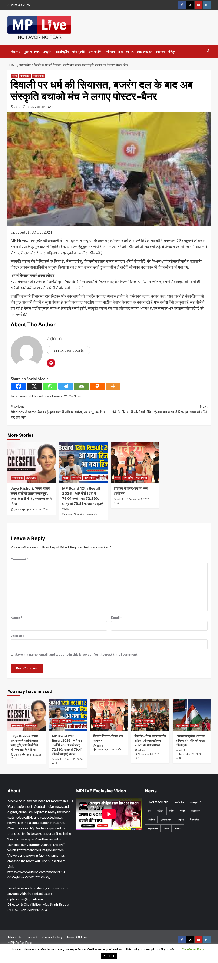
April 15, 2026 (85, 514)
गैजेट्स (172, 51)
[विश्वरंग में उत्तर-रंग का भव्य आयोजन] (135, 462)
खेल (120, 51)
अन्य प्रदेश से (195, 802)
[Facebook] (18, 386)
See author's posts (68, 350)
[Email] (81, 386)
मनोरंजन (110, 51)
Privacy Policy (52, 937)
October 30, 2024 (37, 106)
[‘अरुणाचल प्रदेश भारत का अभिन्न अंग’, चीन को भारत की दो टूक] (192, 715)
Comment (20, 559)
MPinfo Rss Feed (19, 942)
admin (18, 106)
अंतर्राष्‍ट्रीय (62, 51)
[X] (34, 386)
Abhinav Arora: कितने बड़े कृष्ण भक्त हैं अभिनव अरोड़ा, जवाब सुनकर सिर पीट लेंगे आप (58, 411)
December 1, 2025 (139, 499)
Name (16, 617)
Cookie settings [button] (193, 949)
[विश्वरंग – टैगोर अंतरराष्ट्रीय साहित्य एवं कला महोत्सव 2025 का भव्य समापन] (150, 715)
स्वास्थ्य (160, 51)
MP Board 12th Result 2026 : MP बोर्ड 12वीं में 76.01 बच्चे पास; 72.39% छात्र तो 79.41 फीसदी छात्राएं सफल (82, 498)
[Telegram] (65, 386)
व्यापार (130, 51)
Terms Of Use (76, 937)
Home (16, 51)
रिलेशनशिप (194, 819)
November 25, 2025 (190, 754)
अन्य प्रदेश (94, 51)
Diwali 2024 (59, 396)
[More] (113, 386)
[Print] (97, 386)
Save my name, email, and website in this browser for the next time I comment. (76, 654)
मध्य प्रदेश (78, 51)
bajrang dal (26, 396)
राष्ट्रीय (47, 51)
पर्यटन (171, 810)
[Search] (208, 50)
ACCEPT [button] (109, 956)
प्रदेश (14, 75)
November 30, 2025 (149, 754)
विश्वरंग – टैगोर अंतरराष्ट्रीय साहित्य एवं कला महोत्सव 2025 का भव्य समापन (150, 740)
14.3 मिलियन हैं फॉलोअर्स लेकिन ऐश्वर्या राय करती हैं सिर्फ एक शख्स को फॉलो (160, 409)
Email (116, 617)
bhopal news (42, 396)
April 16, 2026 (33, 509)
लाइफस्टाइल (144, 51)
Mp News (75, 396)
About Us (14, 937)
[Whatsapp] (50, 386)
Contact (31, 937)
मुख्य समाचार (32, 51)
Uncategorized (158, 802)
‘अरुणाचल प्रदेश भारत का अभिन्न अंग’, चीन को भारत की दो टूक (190, 740)
